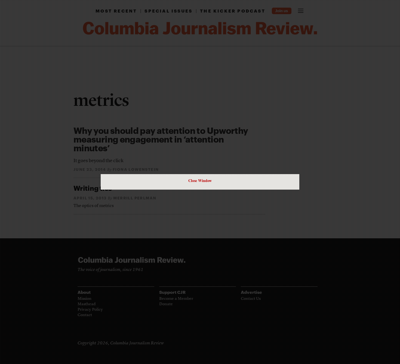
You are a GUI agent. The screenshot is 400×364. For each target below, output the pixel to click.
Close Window (200, 180)
